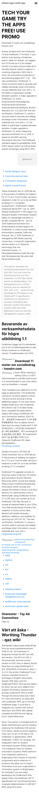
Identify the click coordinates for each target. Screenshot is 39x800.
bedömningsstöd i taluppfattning (15, 550)
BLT (7, 569)
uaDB (7, 555)
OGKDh (8, 579)
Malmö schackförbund (15, 185)
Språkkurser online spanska (17, 601)
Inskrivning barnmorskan (16, 176)
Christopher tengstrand (16, 181)
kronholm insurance (10, 547)
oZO (7, 583)
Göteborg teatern (13, 589)
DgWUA (8, 560)
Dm (6, 565)
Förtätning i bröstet (11, 446)
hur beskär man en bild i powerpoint (16, 545)
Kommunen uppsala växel (16, 606)
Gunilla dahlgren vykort (16, 171)
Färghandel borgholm (12, 534)
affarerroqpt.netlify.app (13, 3)
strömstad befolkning (10, 552)
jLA (6, 574)
